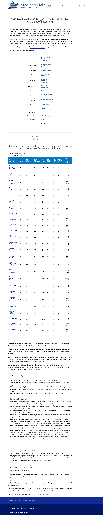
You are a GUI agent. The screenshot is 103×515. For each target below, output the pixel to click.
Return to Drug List (14, 339)
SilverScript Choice (12, 208)
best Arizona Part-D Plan (37, 48)
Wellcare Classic (11, 188)
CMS (16, 468)
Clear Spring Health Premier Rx (13, 299)
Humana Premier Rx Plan (13, 249)
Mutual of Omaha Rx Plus (13, 305)
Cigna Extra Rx (13, 230)
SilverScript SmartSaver (12, 219)
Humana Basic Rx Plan (13, 243)
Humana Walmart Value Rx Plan (13, 256)
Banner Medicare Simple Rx (12, 167)
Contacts (31, 508)
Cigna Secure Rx (13, 225)
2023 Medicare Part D (29, 500)
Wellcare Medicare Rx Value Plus (12, 201)
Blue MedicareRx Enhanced (12, 285)
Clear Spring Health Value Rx (13, 292)
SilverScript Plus (13, 213)
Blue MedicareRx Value (12, 278)
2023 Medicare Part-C (14, 500)
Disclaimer (11, 508)
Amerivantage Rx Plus (13, 330)
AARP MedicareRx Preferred (12, 237)
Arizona (43, 123)
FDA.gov (28, 470)
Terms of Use (21, 508)
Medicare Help (27, 376)
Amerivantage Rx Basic (13, 324)
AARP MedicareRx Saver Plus (12, 263)
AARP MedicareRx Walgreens (12, 271)
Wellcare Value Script (13, 194)
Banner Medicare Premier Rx (12, 182)
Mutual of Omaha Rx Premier (12, 312)
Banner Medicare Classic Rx (12, 175)
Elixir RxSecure (13, 318)
